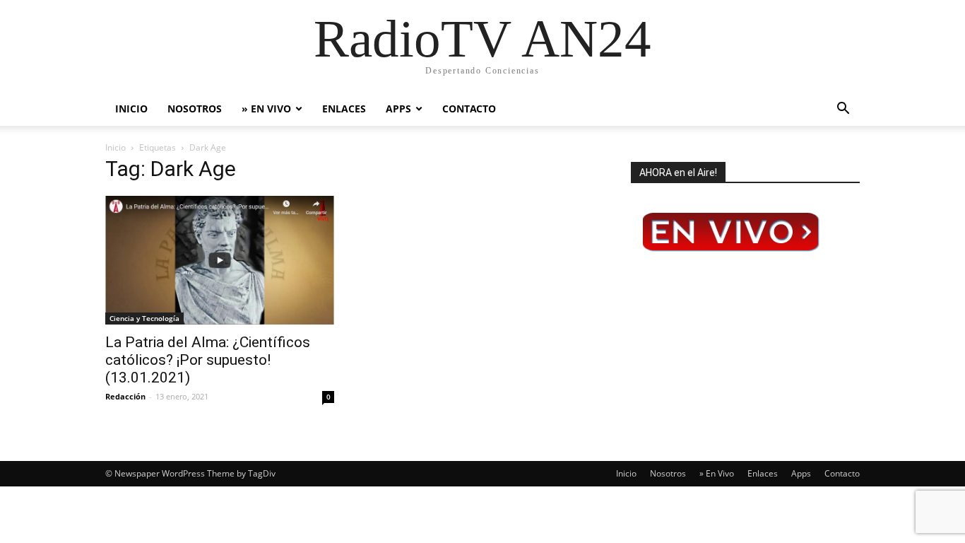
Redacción (125, 396)
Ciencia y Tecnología (144, 318)
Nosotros (194, 108)
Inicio (131, 108)
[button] (843, 110)
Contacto (469, 108)
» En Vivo (266, 108)
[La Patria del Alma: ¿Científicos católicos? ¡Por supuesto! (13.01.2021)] (219, 260)
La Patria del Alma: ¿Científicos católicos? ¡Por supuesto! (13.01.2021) (207, 360)
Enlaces (344, 108)
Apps (398, 108)
